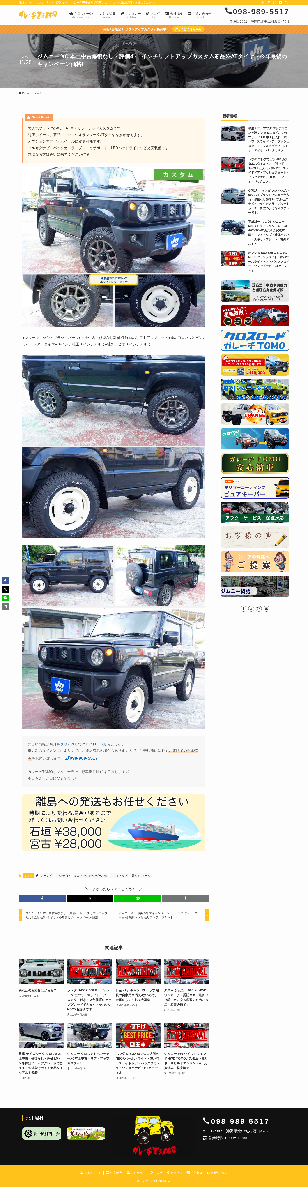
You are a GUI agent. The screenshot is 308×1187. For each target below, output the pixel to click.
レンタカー (137, 1173)
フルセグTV (63, 875)
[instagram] (275, 2)
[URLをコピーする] (185, 898)
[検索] (286, 2)
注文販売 (115, 1173)
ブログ (28, 875)
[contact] (280, 2)
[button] (42, 898)
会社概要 (196, 1173)
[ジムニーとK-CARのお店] (38, 14)
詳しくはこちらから (188, 29)
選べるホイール (140, 875)
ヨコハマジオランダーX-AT (90, 875)
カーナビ (46, 875)
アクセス (175, 1173)
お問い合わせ (219, 1173)
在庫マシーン (92, 1173)
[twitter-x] (269, 2)
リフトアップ (119, 875)
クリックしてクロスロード (81, 744)
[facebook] (263, 2)
